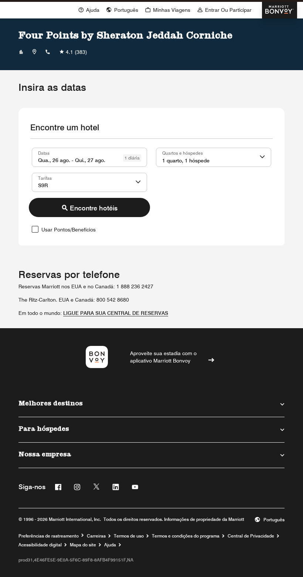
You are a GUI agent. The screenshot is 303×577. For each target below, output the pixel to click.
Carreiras (96, 536)
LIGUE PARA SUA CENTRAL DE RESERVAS (115, 313)
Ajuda (110, 544)
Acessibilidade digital (40, 544)
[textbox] (89, 157)
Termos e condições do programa (185, 536)
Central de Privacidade (251, 536)
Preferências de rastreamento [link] (48, 536)
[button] (122, 9)
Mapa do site (83, 544)
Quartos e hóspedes (182, 152)
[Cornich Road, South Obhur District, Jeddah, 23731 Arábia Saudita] (34, 52)
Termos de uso (129, 536)
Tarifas (45, 178)
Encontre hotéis (94, 208)
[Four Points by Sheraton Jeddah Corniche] (21, 52)
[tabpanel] (151, 192)
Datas (44, 152)
